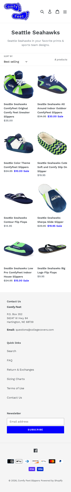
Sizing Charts (16, 379)
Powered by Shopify (52, 480)
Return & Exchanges (20, 369)
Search (11, 351)
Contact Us (14, 397)
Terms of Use (15, 388)
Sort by (8, 56)
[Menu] (65, 11)
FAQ (9, 360)
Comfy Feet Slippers (29, 480)
